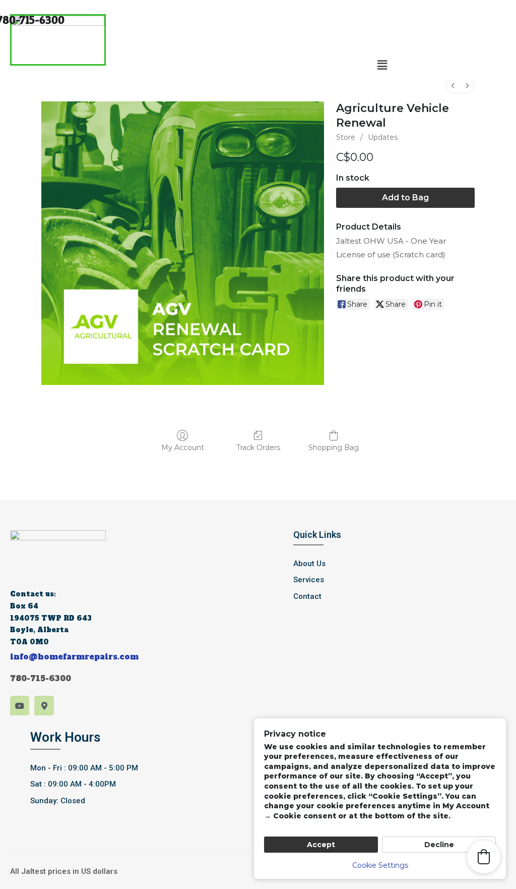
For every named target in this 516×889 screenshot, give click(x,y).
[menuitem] (453, 85)
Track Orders (258, 447)
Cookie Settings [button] (380, 865)
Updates (383, 137)
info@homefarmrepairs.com (74, 656)
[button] (382, 65)
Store (345, 137)
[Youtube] (19, 705)
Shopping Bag (333, 447)
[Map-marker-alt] (43, 705)
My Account (182, 447)
